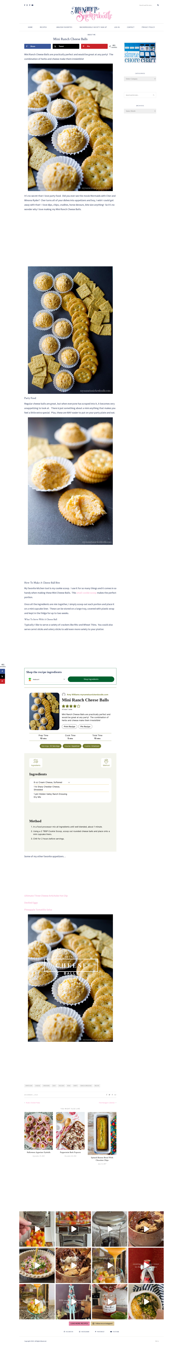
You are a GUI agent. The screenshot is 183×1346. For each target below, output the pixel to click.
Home (30, 27)
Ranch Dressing (86, 1085)
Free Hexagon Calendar (107, 1103)
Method (106, 765)
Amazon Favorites (64, 27)
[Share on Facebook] (2, 671)
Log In (117, 27)
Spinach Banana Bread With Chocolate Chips (102, 1159)
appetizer (29, 1085)
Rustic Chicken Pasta (33, 1103)
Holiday (61, 1085)
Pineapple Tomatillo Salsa (38, 909)
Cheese (37, 1085)
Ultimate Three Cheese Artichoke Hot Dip (46, 895)
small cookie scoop (86, 592)
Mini (68, 1085)
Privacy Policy (148, 27)
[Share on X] (2, 676)
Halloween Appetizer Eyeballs (38, 1152)
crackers (46, 1085)
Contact (130, 27)
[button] (69, 782)
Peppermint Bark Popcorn (70, 1152)
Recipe (97, 1085)
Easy (54, 1085)
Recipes (43, 27)
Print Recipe (69, 726)
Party (75, 1085)
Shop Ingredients (91, 679)
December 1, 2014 (31, 1095)
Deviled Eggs (31, 902)
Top (156, 1341)
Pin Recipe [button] (85, 726)
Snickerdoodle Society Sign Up (93, 27)
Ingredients (35, 765)
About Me (92, 35)
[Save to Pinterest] (2, 681)
